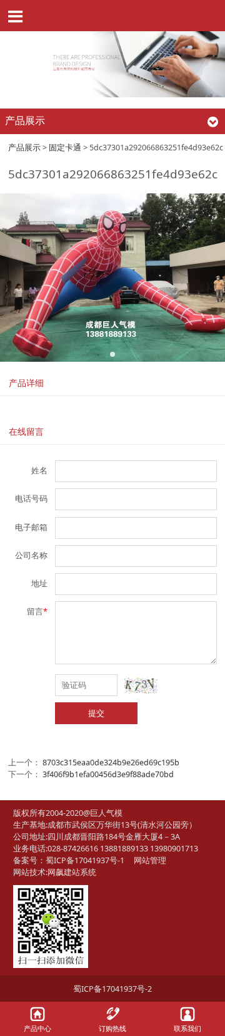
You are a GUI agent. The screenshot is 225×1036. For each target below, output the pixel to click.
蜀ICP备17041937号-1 (85, 860)
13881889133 (124, 848)
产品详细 (26, 383)
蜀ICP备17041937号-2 (112, 989)
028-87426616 (73, 848)
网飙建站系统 (72, 872)
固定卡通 (65, 147)
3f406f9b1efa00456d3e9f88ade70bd (108, 774)
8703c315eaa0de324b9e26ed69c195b (110, 762)
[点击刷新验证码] (140, 686)
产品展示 (24, 147)
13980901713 (174, 848)
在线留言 (26, 431)
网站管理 (150, 860)
